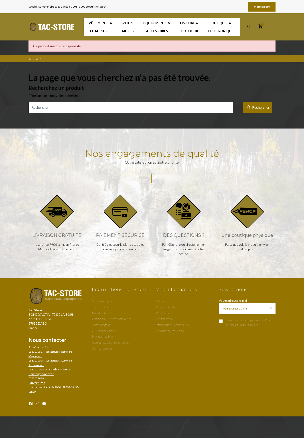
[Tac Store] (52, 26)
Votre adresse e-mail (233, 300)
